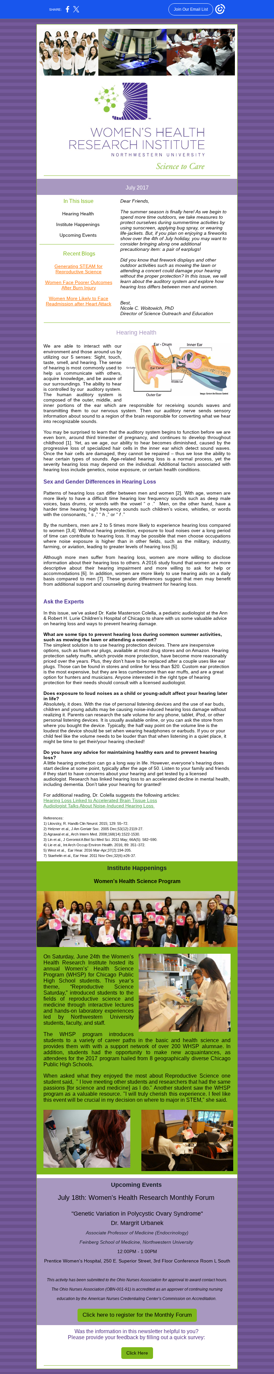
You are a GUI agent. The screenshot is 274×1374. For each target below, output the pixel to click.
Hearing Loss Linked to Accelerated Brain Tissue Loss (100, 800)
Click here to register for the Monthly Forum (137, 1315)
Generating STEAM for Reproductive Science (78, 269)
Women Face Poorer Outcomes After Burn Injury (78, 285)
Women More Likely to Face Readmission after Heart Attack (78, 301)
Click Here (137, 1353)
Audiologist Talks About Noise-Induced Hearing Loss (99, 805)
